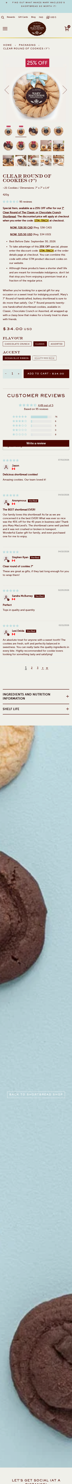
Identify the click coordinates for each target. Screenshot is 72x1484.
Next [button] (62, 89)
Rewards (11, 17)
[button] (11, 201)
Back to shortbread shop (36, 1095)
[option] (36, 4)
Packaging (27, 45)
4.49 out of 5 (45, 405)
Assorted (57, 344)
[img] (11, 460)
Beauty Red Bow (44, 358)
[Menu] (5, 28)
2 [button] (31, 667)
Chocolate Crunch (17, 344)
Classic (40, 344)
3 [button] (37, 667)
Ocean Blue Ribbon (17, 358)
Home (7, 45)
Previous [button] (9, 89)
